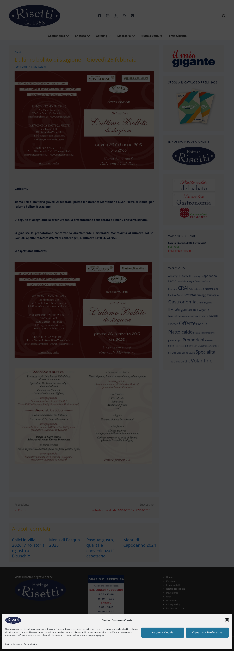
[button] (227, 620)
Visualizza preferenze (207, 632)
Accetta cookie (163, 632)
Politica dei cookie (13, 644)
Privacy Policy (30, 644)
